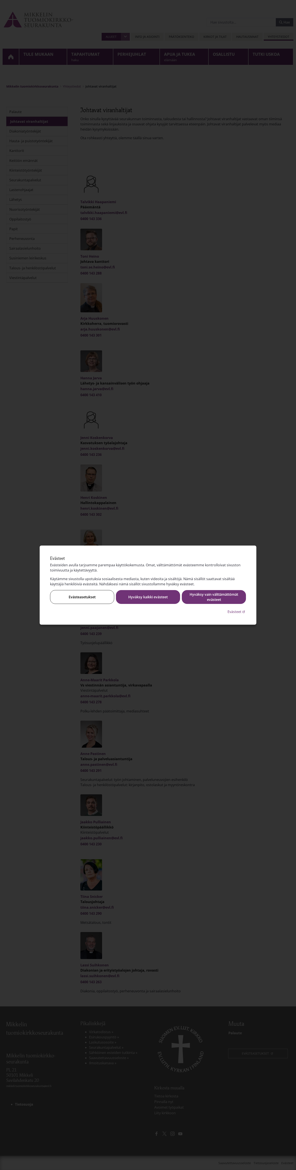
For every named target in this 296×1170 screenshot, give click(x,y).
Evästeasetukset (82, 597)
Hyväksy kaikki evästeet (148, 597)
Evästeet (237, 611)
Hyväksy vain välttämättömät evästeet (214, 597)
